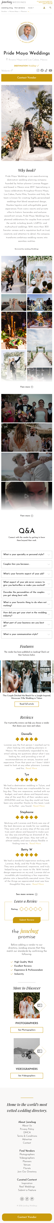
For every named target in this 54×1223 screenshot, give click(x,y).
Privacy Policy (27, 1129)
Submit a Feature (27, 1190)
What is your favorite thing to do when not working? (25, 604)
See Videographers (26, 1076)
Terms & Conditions (27, 1136)
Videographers (27, 1158)
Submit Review (26, 920)
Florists (27, 1168)
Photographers (27, 1154)
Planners (24, 11)
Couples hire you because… (16, 564)
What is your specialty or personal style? (23, 554)
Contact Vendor (26, 78)
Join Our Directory (27, 1172)
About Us (27, 1126)
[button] (24, 159)
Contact (27, 1143)
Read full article (27, 704)
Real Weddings (27, 1187)
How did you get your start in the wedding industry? (25, 614)
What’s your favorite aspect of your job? (23, 574)
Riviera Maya (14, 11)
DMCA (27, 1132)
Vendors (4, 11)
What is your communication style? (20, 634)
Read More (31, 768)
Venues (27, 1165)
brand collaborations (45, 2)
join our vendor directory (44, 1)
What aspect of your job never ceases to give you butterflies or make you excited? (24, 583)
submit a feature (47, 3)
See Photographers (26, 1030)
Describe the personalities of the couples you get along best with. (23, 594)
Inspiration (27, 1183)
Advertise (27, 1139)
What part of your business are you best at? (23, 624)
